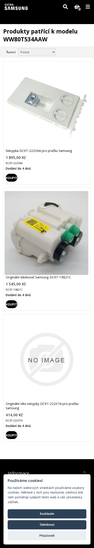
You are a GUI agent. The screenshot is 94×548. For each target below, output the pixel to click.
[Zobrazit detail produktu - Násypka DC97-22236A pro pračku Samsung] (46, 106)
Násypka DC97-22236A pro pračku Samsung (39, 150)
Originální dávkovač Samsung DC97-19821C (38, 277)
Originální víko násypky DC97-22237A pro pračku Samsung (42, 405)
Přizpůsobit (47, 535)
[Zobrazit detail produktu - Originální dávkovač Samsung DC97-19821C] (46, 233)
